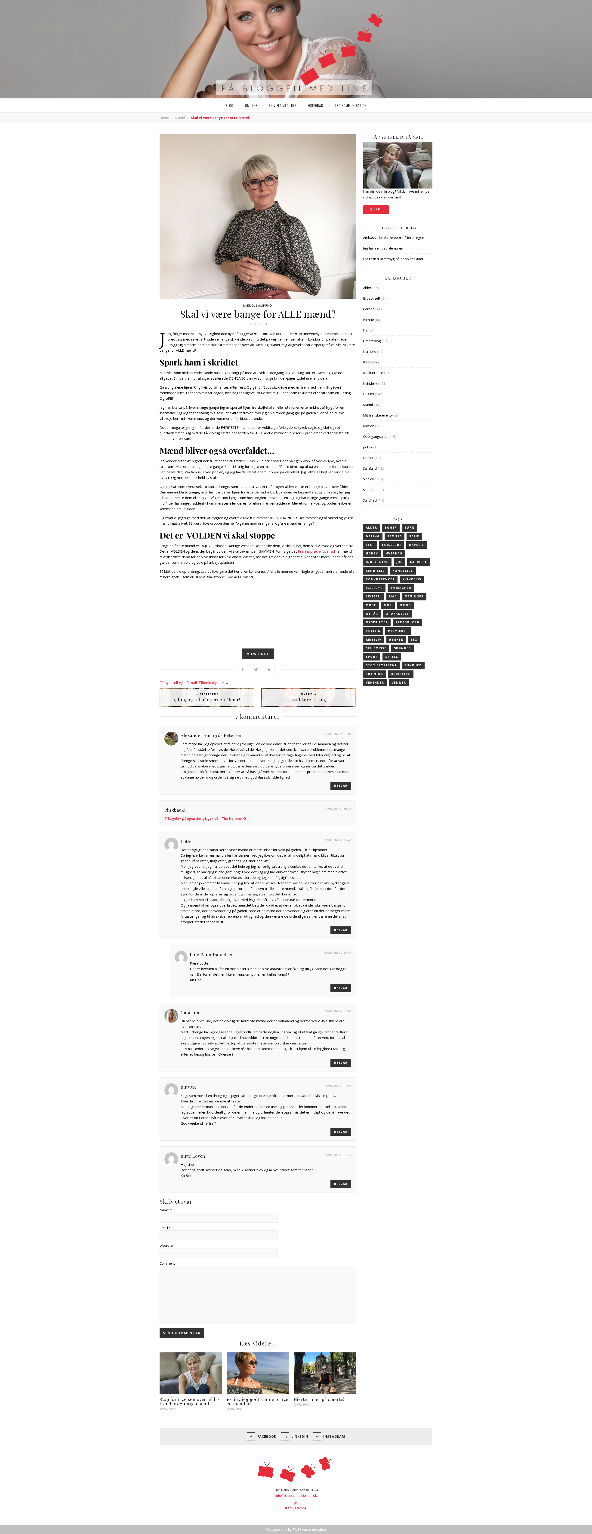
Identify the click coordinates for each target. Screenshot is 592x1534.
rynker (396, 640)
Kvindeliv (370, 383)
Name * (166, 1210)
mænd (405, 605)
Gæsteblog (372, 340)
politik (367, 447)
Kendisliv (370, 362)
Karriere (369, 351)
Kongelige (402, 571)
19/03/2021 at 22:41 (338, 840)
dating (373, 536)
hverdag (394, 553)
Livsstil (368, 394)
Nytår (372, 614)
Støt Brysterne (381, 665)
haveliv (416, 545)
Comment (167, 1263)
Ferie (414, 536)
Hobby (372, 553)
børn (409, 528)
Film (366, 330)
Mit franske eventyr (378, 415)
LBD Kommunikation (351, 105)
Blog (229, 105)
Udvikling (401, 674)
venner (399, 683)
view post (258, 653)
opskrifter (377, 622)
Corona (368, 309)
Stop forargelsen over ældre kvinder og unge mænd (190, 1401)
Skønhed (369, 489)
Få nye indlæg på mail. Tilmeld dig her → (194, 682)
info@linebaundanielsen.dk (296, 1495)
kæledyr (374, 588)
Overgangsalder (376, 436)
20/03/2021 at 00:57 (338, 953)
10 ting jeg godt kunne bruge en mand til (257, 1401)
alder (371, 528)
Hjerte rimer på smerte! (319, 1399)
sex (414, 640)
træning (374, 674)
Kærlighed (400, 588)
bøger (391, 528)
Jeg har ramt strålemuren (383, 248)
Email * (165, 1227)
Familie (368, 319)
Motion (368, 425)
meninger (414, 596)
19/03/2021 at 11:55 (338, 1086)
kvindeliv (412, 579)
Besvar (341, 786)
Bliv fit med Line (282, 105)
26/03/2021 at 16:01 (338, 734)
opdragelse (397, 614)
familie (394, 536)
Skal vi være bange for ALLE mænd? (258, 313)
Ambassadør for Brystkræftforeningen (393, 237)
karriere (418, 562)
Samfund (264, 305)
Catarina (190, 1012)
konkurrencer (380, 579)
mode (371, 605)
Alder (367, 287)
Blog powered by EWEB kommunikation (296, 1529)
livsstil (374, 596)
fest (370, 545)
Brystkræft (371, 298)
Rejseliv (374, 640)
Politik (373, 631)
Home (164, 118)
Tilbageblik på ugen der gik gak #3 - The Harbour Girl (206, 818)
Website (166, 1245)
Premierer (398, 631)
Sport (372, 657)
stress (391, 657)
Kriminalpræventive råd (316, 551)
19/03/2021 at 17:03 (338, 1011)
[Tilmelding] (397, 165)
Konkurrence (373, 372)
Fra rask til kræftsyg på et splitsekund (393, 258)
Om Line (251, 105)
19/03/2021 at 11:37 (338, 1155)
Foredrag (315, 105)
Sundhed (370, 500)
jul (399, 562)
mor (388, 605)
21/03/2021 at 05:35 (338, 809)
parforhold (407, 622)
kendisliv (375, 571)
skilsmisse (376, 648)
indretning (377, 562)
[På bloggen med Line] (296, 50)
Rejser (368, 457)
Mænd (180, 118)
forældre (391, 545)
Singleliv (369, 479)
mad (393, 596)
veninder (375, 683)
